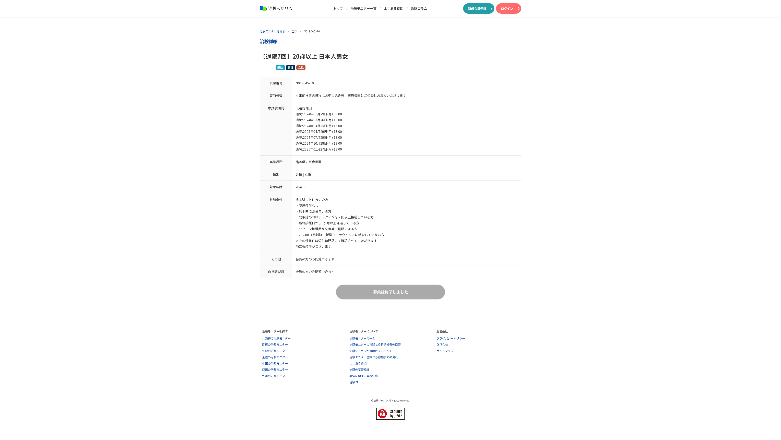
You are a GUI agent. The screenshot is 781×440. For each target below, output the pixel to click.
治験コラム (419, 8)
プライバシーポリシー (450, 338)
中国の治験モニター (275, 363)
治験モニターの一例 (362, 338)
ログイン (507, 8)
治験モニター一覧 (363, 8)
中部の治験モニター (275, 351)
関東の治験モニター (275, 344)
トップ (338, 8)
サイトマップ (445, 351)
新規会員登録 (477, 8)
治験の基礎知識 (359, 369)
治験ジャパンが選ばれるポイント (370, 351)
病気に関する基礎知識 (363, 376)
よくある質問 (393, 8)
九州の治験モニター (275, 376)
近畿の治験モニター (275, 357)
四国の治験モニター (275, 369)
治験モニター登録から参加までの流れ (373, 357)
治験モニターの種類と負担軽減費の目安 (375, 344)
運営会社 (442, 344)
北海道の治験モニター (276, 338)
